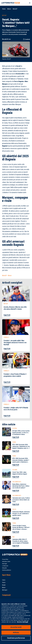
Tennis (3, 582)
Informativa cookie (6, 561)
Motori (9, 9)
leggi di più (7, 315)
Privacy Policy (5, 559)
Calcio (3, 580)
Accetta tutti (16, 627)
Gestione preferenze (6, 570)
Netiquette (4, 568)
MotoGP (15, 9)
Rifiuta (16, 633)
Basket (4, 585)
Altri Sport (4, 590)
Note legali (4, 563)
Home (4, 9)
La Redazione (5, 565)
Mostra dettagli (22, 622)
